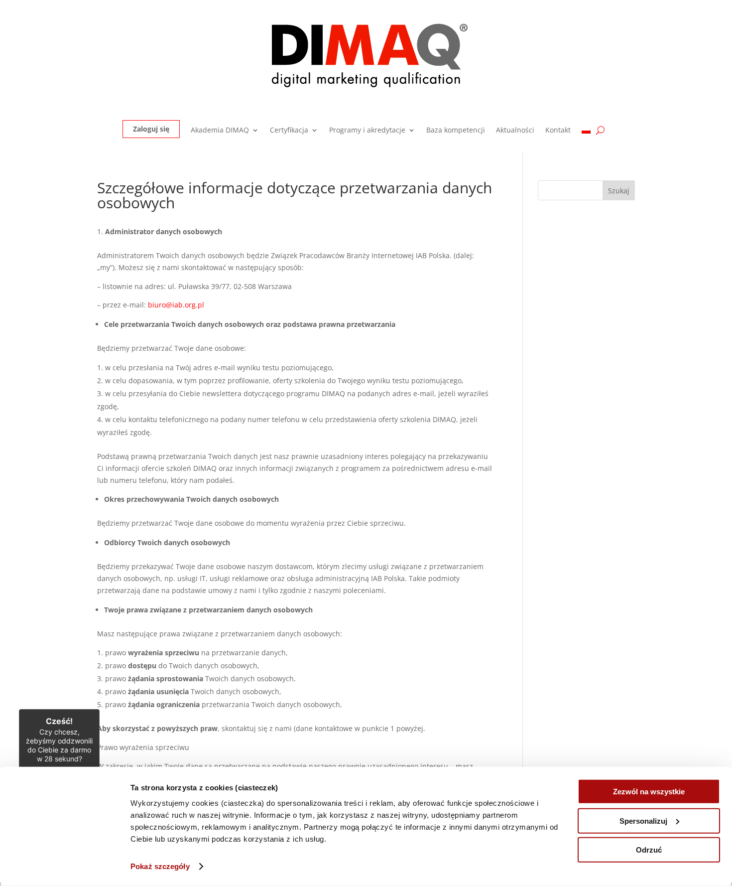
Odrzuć (649, 850)
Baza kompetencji (455, 131)
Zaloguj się (151, 129)
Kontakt (558, 131)
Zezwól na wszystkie (649, 791)
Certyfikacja (289, 131)
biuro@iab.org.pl (176, 304)
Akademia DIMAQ (220, 131)
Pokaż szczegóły (160, 866)
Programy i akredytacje (367, 131)
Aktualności (515, 131)
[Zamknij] (99, 709)
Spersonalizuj (643, 820)
